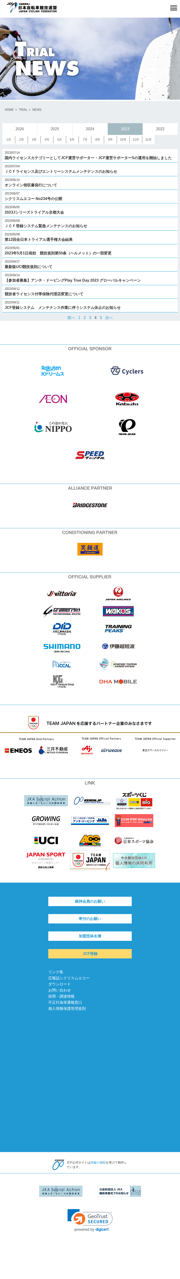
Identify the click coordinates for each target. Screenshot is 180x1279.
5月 (59, 139)
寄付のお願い (90, 919)
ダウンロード (59, 984)
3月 (34, 139)
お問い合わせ (59, 990)
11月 (136, 139)
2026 (19, 129)
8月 (97, 139)
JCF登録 (90, 954)
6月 (72, 139)
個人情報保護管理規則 (67, 1009)
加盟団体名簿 (90, 936)
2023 (125, 129)
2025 (55, 129)
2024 (90, 129)
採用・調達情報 (61, 996)
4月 (47, 139)
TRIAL (23, 109)
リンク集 (55, 972)
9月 (110, 139)
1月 (8, 139)
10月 (123, 139)
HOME (9, 109)
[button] (90, 1220)
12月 (148, 139)
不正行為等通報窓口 (65, 1002)
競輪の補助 (98, 1162)
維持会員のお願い (90, 901)
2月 (21, 139)
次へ (109, 318)
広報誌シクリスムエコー (69, 978)
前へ (71, 318)
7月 (85, 139)
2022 (160, 129)
